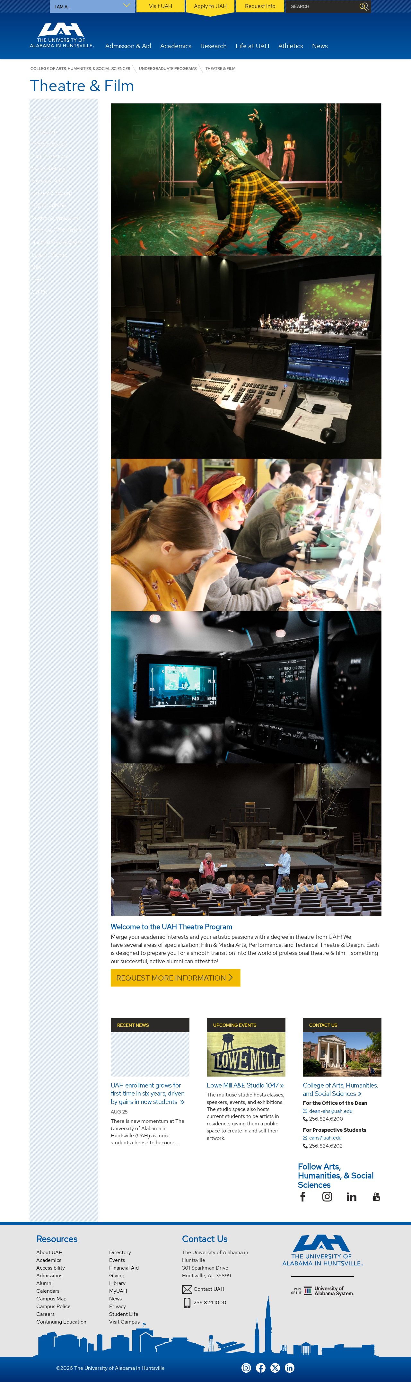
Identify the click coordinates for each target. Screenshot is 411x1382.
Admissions (49, 1275)
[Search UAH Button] (363, 6)
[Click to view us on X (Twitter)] (275, 1367)
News (37, 267)
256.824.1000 (210, 1302)
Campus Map (51, 1298)
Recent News (133, 1025)
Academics (48, 1260)
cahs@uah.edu (325, 1137)
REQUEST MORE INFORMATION (171, 978)
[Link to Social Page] (305, 1197)
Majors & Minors (48, 168)
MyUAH (118, 1291)
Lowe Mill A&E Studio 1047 (243, 1085)
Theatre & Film (44, 118)
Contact (40, 291)
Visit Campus (124, 1321)
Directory (120, 1252)
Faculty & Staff (47, 180)
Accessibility (50, 1267)
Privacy (117, 1306)
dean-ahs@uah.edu (331, 1111)
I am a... (62, 7)
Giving (116, 1275)
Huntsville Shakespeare (56, 242)
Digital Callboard (49, 205)
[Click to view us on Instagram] (246, 1367)
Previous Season (49, 143)
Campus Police (53, 1306)
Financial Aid (124, 1267)
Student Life (123, 1314)
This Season (44, 131)
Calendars (47, 1291)
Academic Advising (52, 193)
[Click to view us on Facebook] (261, 1367)
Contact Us (323, 1025)
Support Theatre (49, 254)
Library (117, 1283)
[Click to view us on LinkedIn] (289, 1367)
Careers (45, 1314)
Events (38, 279)
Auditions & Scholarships (57, 230)
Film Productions (49, 156)
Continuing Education (61, 1321)
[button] (93, 144)
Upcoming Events (235, 1025)
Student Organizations (55, 218)
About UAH (49, 1252)
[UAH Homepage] (62, 35)
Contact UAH (209, 1289)
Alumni (44, 1283)
